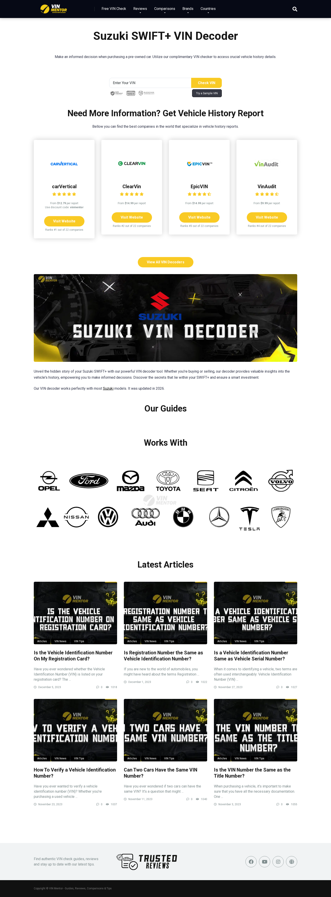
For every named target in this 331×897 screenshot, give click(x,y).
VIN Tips (79, 641)
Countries (208, 9)
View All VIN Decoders (165, 262)
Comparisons (164, 9)
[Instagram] (278, 861)
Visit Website (64, 221)
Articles (42, 641)
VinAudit (267, 186)
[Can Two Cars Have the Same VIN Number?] (165, 730)
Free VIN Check (114, 9)
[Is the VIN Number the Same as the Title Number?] (255, 730)
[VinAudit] (266, 176)
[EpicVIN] (199, 176)
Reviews (140, 9)
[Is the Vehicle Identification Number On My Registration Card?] (75, 613)
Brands (187, 9)
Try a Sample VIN (207, 93)
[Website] (291, 861)
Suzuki (108, 388)
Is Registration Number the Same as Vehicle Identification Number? (163, 656)
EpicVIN (199, 186)
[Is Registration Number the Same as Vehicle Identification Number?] (165, 613)
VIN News (60, 641)
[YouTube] (264, 861)
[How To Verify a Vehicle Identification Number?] (75, 730)
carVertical (64, 186)
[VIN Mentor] (54, 7)
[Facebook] (251, 861)
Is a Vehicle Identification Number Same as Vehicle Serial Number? (251, 656)
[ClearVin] (131, 176)
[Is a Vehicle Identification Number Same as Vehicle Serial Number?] (255, 613)
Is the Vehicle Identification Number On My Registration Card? (73, 656)
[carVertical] (64, 176)
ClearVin (131, 186)
